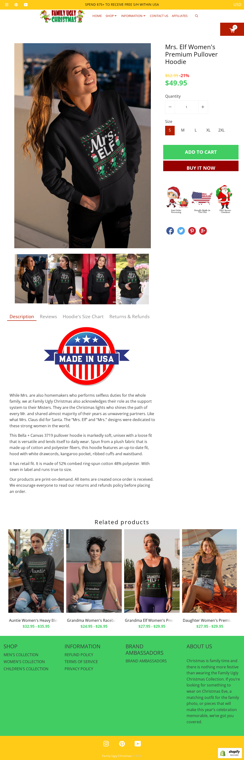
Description (22, 316)
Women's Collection (24, 661)
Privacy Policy (79, 668)
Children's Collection (26, 668)
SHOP (110, 16)
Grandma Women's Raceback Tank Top (102, 620)
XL (208, 130)
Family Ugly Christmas (117, 756)
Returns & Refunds (129, 316)
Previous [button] (17, 278)
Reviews (48, 316)
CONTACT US (159, 16)
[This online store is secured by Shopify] (230, 757)
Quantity (173, 96)
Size (168, 121)
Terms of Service (81, 661)
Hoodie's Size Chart (83, 316)
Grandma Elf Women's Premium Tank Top (162, 620)
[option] (82, 146)
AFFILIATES (180, 16)
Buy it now (201, 168)
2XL (221, 130)
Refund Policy (79, 654)
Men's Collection (21, 654)
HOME (97, 16)
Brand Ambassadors (146, 661)
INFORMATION (131, 16)
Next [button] (145, 278)
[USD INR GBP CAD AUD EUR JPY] (237, 5)
